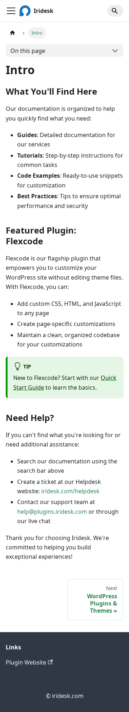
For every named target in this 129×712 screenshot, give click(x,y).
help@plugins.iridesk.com (52, 512)
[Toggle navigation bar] (11, 10)
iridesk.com (67, 696)
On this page (27, 51)
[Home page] (12, 32)
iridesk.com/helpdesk (70, 491)
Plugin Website (26, 662)
